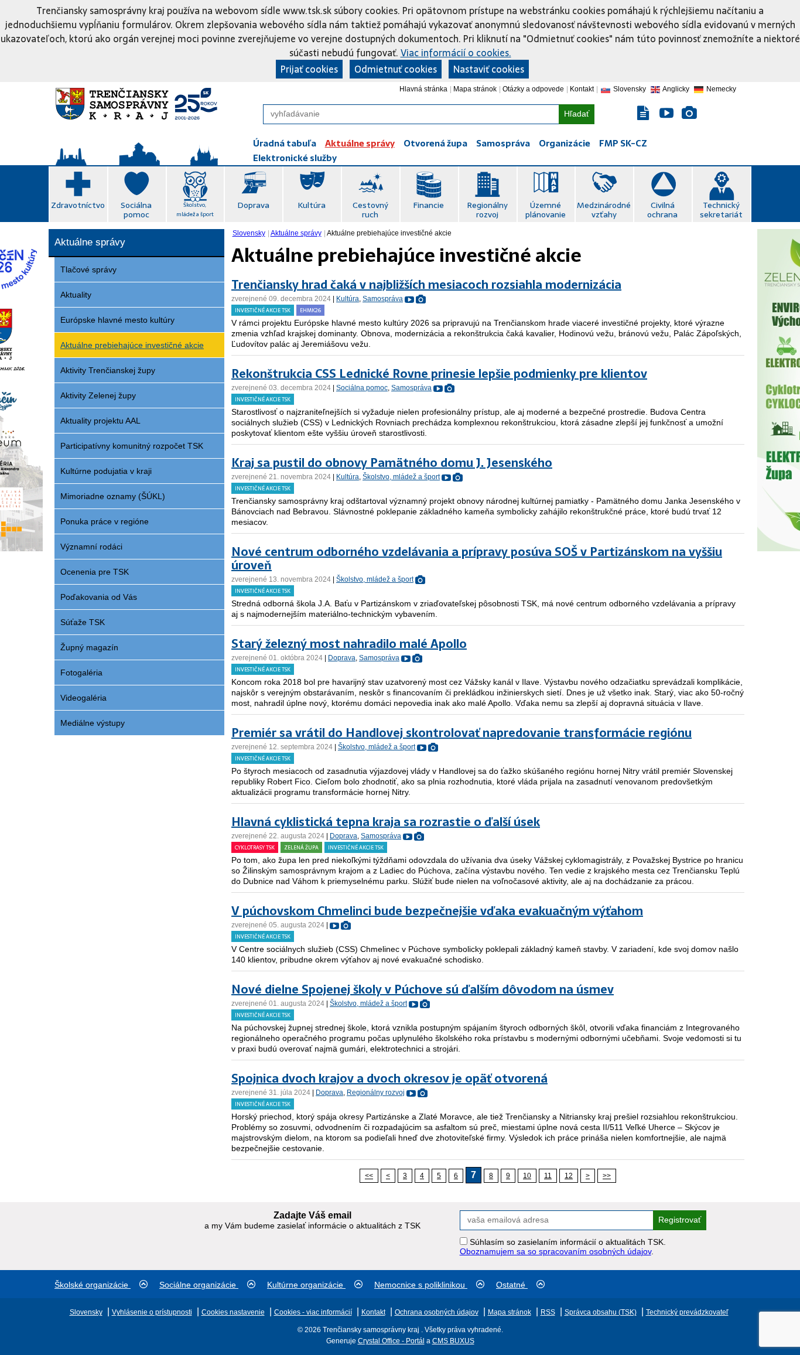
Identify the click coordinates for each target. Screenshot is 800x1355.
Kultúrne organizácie (306, 1284)
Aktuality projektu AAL (100, 420)
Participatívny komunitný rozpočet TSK (131, 445)
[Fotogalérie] (689, 113)
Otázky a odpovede (533, 89)
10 (527, 1176)
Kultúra (312, 205)
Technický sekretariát (721, 210)
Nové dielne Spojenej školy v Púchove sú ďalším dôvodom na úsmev (422, 989)
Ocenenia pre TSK (94, 571)
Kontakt (582, 89)
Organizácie (564, 143)
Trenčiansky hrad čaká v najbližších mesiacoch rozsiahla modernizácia (426, 284)
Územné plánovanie (545, 210)
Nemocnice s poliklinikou (420, 1284)
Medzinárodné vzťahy (604, 210)
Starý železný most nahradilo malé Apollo (349, 643)
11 (548, 1176)
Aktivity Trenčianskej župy (107, 370)
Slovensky (249, 233)
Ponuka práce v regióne (104, 521)
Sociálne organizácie (198, 1284)
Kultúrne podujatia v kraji (106, 471)
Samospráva (503, 143)
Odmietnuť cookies (395, 69)
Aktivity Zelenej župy (98, 395)
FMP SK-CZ (623, 143)
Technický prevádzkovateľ (687, 1312)
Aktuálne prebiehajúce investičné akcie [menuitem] (389, 233)
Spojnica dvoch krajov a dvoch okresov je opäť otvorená (389, 1078)
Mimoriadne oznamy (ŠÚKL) (112, 496)
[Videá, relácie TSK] (666, 113)
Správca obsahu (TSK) (601, 1312)
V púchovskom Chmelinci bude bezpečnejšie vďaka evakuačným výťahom (437, 911)
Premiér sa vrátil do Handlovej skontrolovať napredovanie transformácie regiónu (461, 732)
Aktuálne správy (360, 143)
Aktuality (75, 294)
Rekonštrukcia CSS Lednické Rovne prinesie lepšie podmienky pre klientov (439, 373)
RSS (548, 1312)
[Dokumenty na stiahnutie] (644, 113)
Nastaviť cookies (488, 69)
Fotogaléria (81, 672)
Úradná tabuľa (284, 143)
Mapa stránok (475, 89)
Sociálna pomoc (136, 210)
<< (369, 1176)
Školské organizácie (92, 1284)
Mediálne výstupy (92, 723)
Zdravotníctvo (78, 205)
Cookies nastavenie (233, 1312)
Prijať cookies (309, 69)
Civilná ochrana (662, 210)
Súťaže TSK (82, 622)
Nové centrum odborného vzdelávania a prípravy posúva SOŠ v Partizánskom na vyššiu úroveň (476, 558)
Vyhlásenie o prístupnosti (152, 1312)
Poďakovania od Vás (98, 597)
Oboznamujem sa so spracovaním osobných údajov (555, 1251)
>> (607, 1176)
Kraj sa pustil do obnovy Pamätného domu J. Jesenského (391, 462)
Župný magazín (89, 647)
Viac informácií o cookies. (456, 52)
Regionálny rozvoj (487, 210)
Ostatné (512, 1284)
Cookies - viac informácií (313, 1312)
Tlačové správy (88, 269)
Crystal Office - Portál (391, 1341)
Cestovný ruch (370, 210)
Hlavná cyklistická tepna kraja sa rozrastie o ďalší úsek (385, 822)
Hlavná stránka (423, 89)
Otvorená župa (435, 143)
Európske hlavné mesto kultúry (117, 320)
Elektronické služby (295, 158)
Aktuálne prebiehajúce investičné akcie (132, 345)
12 (569, 1176)
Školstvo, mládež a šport (195, 209)
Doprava (253, 205)
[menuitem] (250, 233)
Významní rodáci (91, 546)
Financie (428, 205)
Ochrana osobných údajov (436, 1312)
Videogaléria (83, 697)
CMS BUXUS (453, 1341)
